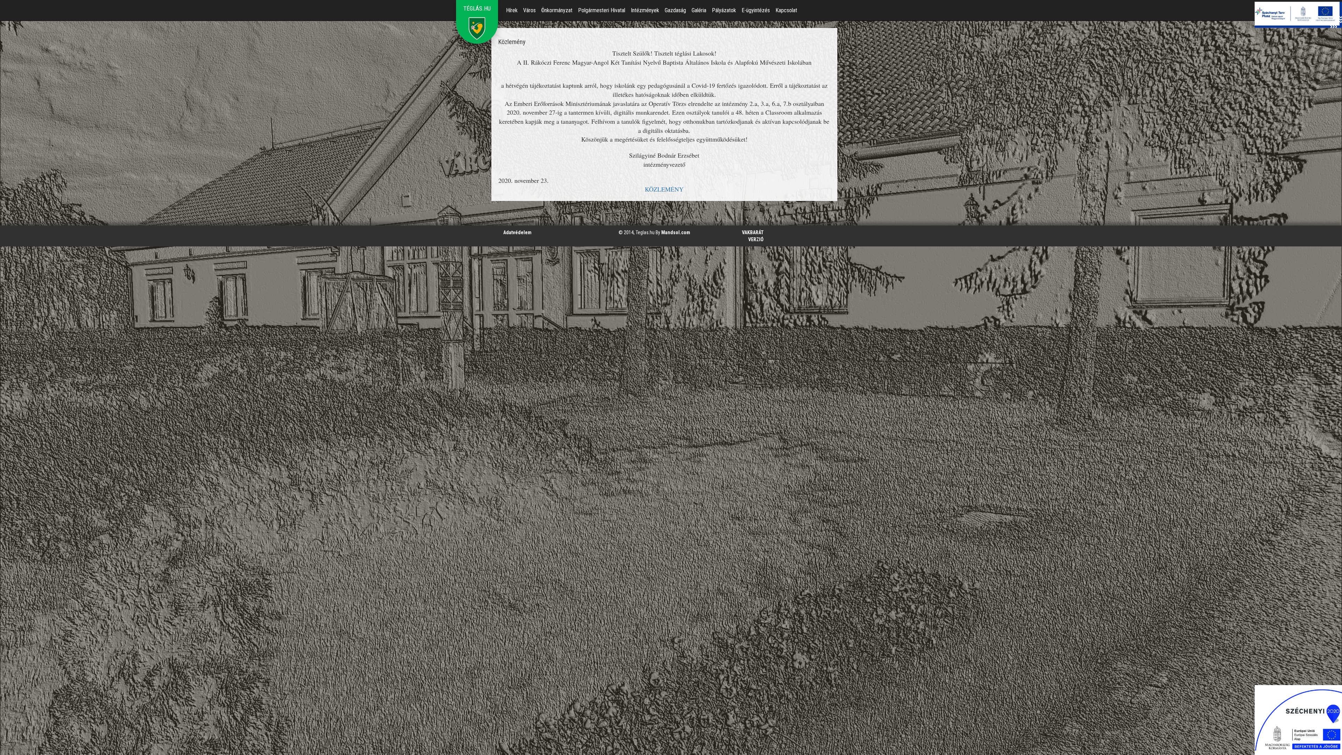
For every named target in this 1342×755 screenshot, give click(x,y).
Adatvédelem (517, 232)
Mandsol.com (675, 232)
